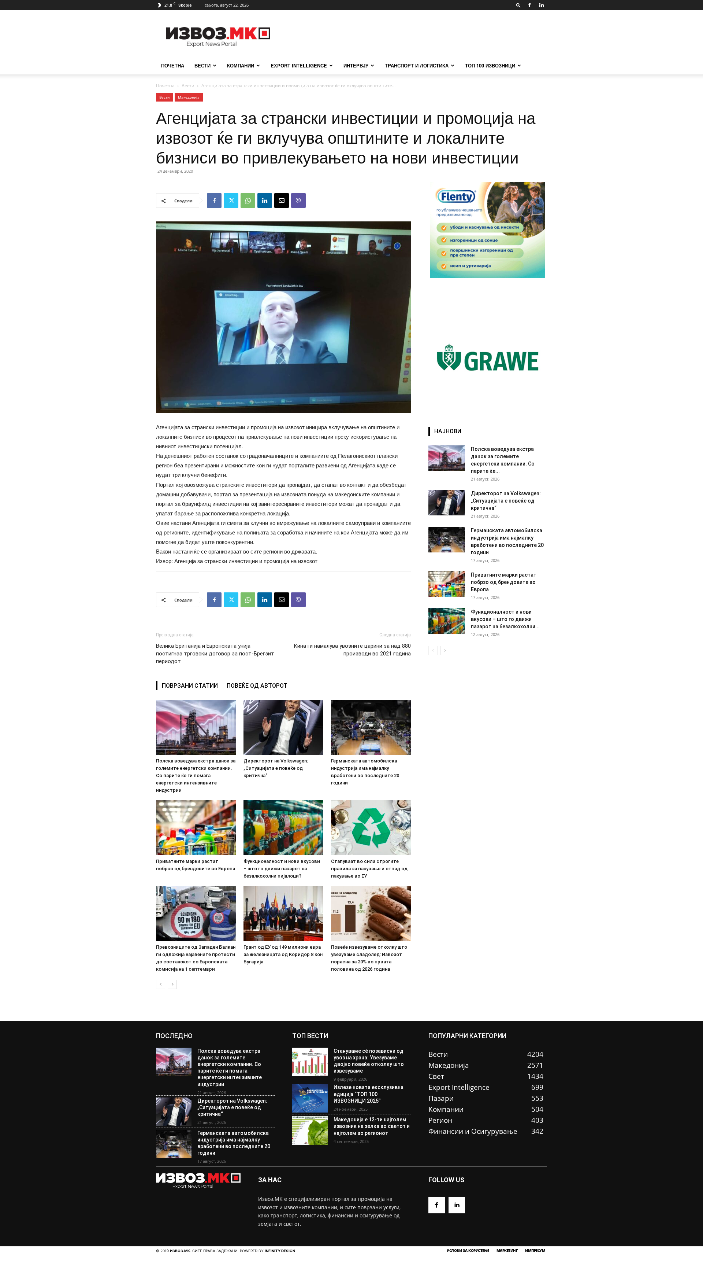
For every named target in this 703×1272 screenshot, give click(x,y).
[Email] (281, 200)
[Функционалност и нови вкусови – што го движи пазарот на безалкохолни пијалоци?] (283, 827)
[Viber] (298, 200)
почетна (172, 65)
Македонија (189, 97)
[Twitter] (231, 200)
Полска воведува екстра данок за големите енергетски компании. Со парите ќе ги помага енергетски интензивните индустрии (195, 775)
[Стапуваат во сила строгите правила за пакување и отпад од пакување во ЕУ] (371, 827)
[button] (518, 5)
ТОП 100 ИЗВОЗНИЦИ (490, 65)
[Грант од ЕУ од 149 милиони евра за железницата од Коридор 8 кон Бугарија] (283, 913)
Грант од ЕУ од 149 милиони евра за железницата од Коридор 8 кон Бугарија (283, 954)
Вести (202, 65)
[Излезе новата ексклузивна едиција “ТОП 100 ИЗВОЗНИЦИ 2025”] (310, 1098)
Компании (240, 65)
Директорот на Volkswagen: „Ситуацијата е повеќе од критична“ (275, 768)
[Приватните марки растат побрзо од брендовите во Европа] (196, 827)
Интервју (355, 65)
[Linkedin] (541, 5)
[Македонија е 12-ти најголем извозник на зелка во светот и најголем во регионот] (310, 1130)
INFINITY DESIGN (280, 1251)
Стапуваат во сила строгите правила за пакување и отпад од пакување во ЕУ (369, 869)
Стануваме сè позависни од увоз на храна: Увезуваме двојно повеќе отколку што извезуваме (369, 1061)
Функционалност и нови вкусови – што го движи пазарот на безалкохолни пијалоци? (281, 869)
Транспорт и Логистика (417, 65)
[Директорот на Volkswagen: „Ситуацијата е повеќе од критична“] (283, 727)
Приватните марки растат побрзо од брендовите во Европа (503, 582)
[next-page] (172, 984)
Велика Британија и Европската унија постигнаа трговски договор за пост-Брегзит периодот (215, 654)
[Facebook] (529, 5)
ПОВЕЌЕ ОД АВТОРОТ (257, 685)
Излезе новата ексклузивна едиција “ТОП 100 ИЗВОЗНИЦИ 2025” (368, 1093)
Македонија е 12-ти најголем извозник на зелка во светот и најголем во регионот (372, 1126)
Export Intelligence (299, 65)
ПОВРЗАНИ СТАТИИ (190, 685)
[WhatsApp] (248, 200)
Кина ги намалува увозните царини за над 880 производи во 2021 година (352, 650)
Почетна (165, 85)
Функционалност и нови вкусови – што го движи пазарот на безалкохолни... (505, 619)
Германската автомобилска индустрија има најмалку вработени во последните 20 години (233, 1143)
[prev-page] (160, 984)
